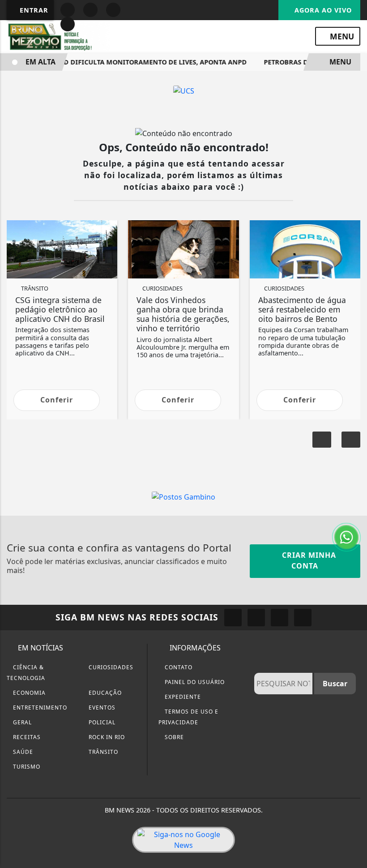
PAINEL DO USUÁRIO (194, 682)
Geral (21, 722)
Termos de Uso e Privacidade (188, 717)
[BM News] (58, 36)
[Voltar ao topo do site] (354, 477)
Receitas (26, 737)
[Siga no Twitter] (67, 24)
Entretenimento (39, 707)
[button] (350, 440)
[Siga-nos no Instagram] (256, 617)
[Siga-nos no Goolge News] (183, 840)
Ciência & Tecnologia (26, 672)
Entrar (32, 10)
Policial (101, 722)
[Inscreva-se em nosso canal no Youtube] (303, 617)
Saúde (22, 752)
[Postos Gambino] (183, 496)
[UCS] (183, 90)
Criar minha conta (308, 560)
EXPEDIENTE (182, 697)
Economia (28, 693)
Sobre (173, 737)
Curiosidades (110, 667)
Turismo (25, 766)
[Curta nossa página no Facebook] (233, 617)
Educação (104, 693)
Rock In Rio (106, 737)
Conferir (56, 400)
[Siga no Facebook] (67, 10)
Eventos (101, 707)
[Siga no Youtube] (113, 10)
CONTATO (177, 667)
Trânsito (102, 752)
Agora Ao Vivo (322, 10)
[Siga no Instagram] (90, 10)
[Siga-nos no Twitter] (279, 617)
